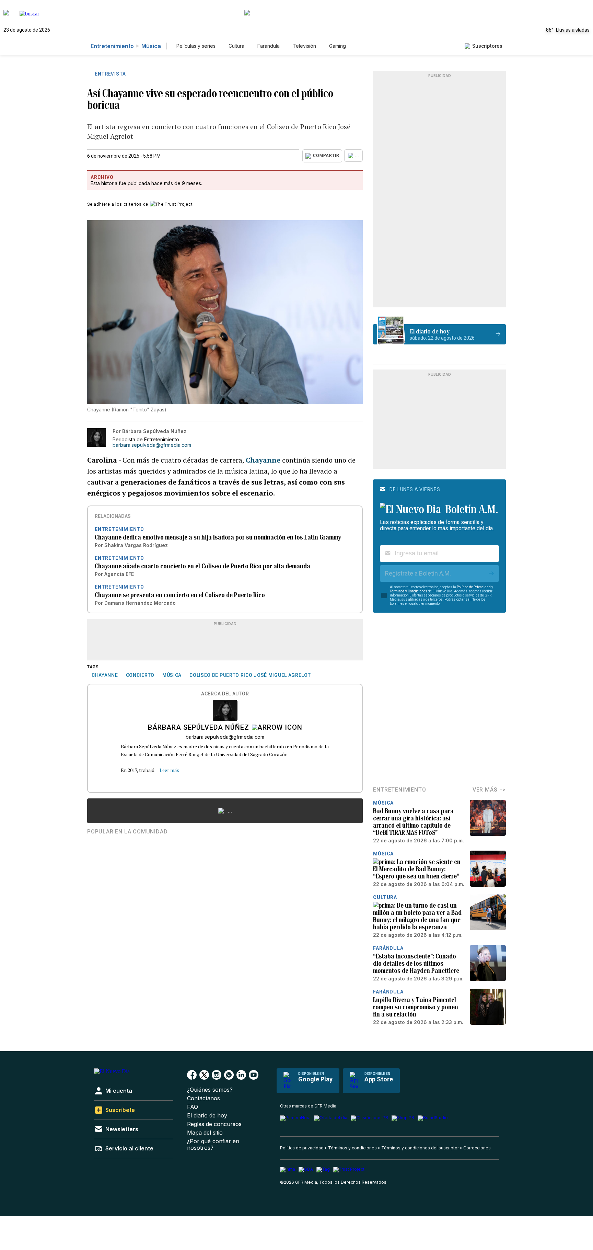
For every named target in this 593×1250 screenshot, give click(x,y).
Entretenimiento (112, 46)
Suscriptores (487, 46)
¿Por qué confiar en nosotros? (213, 1144)
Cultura (236, 46)
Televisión (304, 46)
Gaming (337, 46)
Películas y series (196, 46)
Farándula (268, 46)
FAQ (192, 1107)
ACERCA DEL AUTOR (225, 693)
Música (151, 46)
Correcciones (477, 1147)
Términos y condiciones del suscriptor (420, 1147)
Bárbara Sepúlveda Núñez (198, 728)
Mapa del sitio (205, 1132)
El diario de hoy (207, 1115)
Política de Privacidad (474, 587)
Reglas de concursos (214, 1124)
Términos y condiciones (352, 1147)
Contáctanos (203, 1098)
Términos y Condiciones (408, 591)
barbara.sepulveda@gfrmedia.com (152, 445)
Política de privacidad (302, 1147)
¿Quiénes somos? (210, 1090)
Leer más (169, 770)
